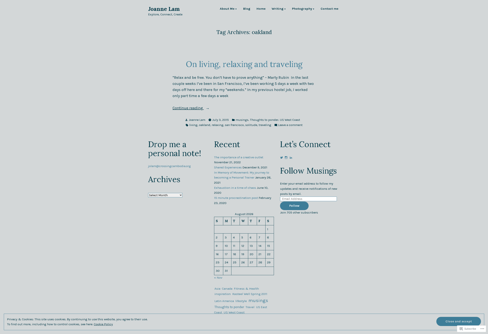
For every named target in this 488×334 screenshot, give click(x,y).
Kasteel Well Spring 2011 (249, 294)
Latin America (224, 301)
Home (261, 9)
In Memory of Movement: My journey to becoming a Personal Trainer (241, 175)
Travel (250, 307)
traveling (265, 125)
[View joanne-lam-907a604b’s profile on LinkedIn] (290, 157)
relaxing (217, 125)
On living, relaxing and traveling (244, 64)
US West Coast (290, 120)
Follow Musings (308, 171)
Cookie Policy (103, 324)
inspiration (222, 294)
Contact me (329, 9)
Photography (302, 9)
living (193, 125)
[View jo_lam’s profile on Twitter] (281, 157)
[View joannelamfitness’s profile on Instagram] (286, 157)
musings (242, 120)
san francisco (234, 125)
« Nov (218, 277)
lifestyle (241, 301)
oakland (204, 125)
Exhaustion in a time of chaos (235, 188)
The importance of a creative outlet (238, 157)
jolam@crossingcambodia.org (169, 166)
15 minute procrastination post (236, 198)
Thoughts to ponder (264, 120)
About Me (227, 9)
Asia (217, 288)
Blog (246, 9)
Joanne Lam (164, 8)
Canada (227, 288)
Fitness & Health (246, 288)
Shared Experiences (228, 167)
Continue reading (188, 108)
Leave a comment (290, 125)
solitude (251, 125)
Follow (294, 205)
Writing (277, 9)
